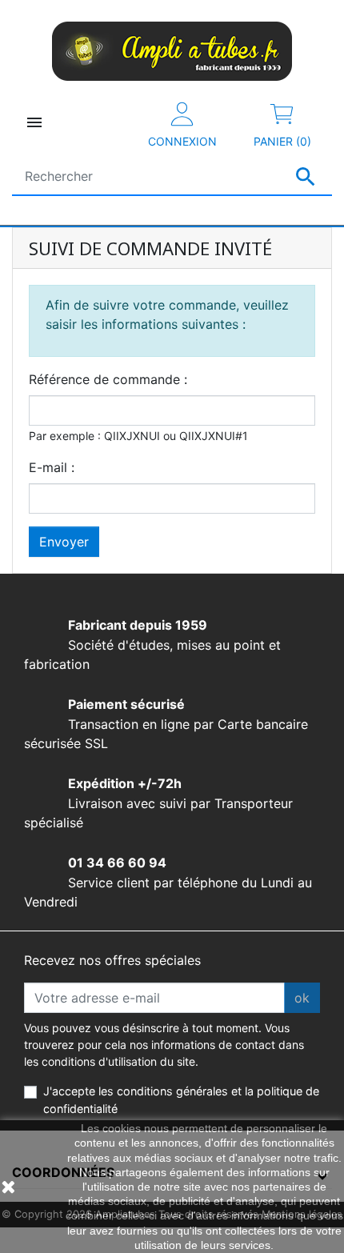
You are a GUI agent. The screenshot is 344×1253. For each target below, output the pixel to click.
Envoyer (64, 542)
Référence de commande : (108, 379)
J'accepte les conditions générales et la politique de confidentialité (181, 1099)
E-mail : (51, 467)
